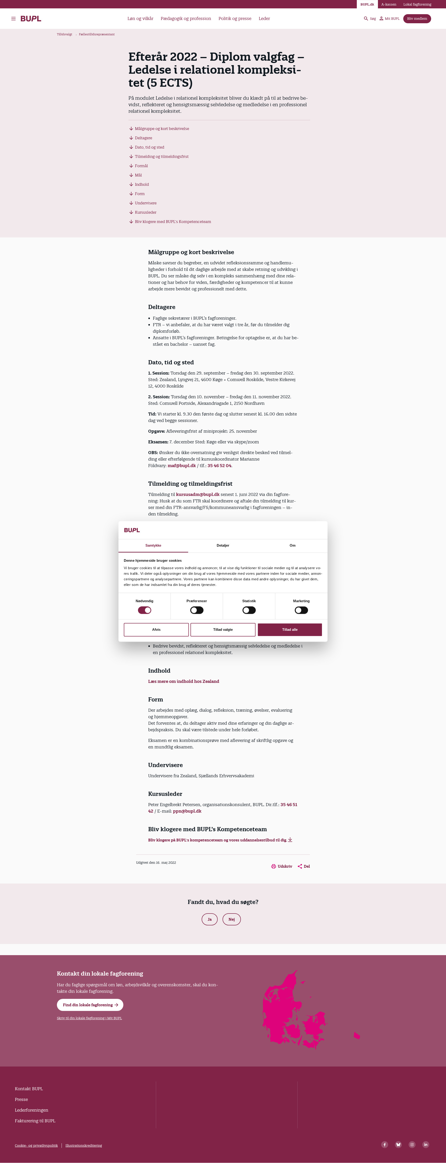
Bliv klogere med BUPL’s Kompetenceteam (173, 221)
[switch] (196, 610)
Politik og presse (235, 18)
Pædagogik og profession (186, 18)
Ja (210, 919)
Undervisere (146, 203)
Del (307, 866)
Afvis (156, 629)
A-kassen (388, 4)
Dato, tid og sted (149, 147)
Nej (232, 919)
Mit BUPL (392, 19)
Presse (21, 1099)
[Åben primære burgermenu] (14, 18)
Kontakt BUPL (29, 1088)
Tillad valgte (223, 629)
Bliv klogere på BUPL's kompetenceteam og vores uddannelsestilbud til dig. (217, 840)
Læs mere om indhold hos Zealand (183, 681)
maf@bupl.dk (182, 465)
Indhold (142, 184)
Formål (141, 165)
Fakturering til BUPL (35, 1120)
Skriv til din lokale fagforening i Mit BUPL (89, 1018)
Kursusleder (145, 212)
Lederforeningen (31, 1110)
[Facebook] (384, 1144)
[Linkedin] (425, 1144)
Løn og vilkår (140, 18)
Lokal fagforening (417, 4)
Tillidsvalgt (64, 34)
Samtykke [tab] (153, 545)
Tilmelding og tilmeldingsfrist (162, 156)
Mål (138, 175)
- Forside (33, 18)
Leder (264, 18)
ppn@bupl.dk (187, 811)
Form (140, 193)
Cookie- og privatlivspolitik (36, 1145)
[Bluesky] (398, 1144)
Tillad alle (290, 629)
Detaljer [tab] (223, 545)
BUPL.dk (367, 4)
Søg (373, 19)
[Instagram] (412, 1144)
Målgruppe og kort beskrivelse (162, 128)
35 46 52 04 (219, 465)
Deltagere (143, 138)
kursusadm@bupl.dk (198, 494)
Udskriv (285, 866)
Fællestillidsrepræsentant (97, 34)
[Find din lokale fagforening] (311, 1048)
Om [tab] (292, 545)
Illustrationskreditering (84, 1145)
